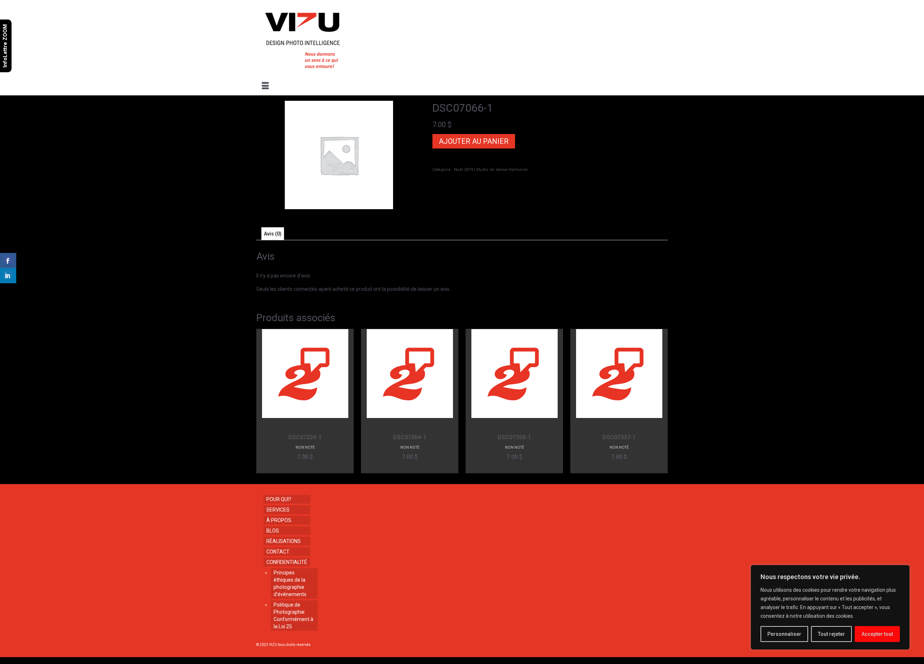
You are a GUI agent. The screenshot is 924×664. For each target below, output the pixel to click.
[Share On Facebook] (8, 260)
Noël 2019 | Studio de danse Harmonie (491, 169)
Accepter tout (877, 634)
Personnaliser (784, 634)
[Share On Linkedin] (8, 275)
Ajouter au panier (474, 141)
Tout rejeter (831, 634)
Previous (262, 400)
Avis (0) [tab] (273, 234)
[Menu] (265, 86)
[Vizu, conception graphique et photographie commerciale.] (322, 38)
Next (661, 400)
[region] (830, 607)
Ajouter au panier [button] (305, 467)
